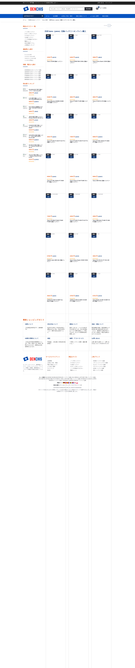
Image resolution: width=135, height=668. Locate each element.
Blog (48, 370)
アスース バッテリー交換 (99, 366)
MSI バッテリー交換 (98, 370)
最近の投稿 (105, 16)
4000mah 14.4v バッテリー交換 (33, 77)
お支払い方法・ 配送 (66, 16)
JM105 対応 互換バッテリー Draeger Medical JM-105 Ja (36, 117)
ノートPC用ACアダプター (31, 39)
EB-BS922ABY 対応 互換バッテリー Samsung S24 (35, 90)
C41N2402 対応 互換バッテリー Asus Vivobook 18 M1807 (35, 126)
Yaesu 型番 (45, 20)
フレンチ (68, 385)
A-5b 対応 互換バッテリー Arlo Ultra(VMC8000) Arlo (35, 99)
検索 (89, 9)
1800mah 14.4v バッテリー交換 (33, 72)
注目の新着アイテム (29, 43)
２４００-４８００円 (30, 56)
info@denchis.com (104, 343)
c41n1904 (65, 380)
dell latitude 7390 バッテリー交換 (70, 378)
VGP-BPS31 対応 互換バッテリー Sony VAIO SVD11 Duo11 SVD (36, 136)
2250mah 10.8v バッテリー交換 (33, 73)
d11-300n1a (75, 377)
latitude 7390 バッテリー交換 (87, 377)
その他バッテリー (29, 37)
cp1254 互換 (49, 378)
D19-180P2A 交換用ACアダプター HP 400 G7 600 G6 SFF (35, 108)
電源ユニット (28, 41)
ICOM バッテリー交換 (98, 368)
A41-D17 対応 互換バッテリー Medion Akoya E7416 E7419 (36, 156)
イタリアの (73, 385)
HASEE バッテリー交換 (99, 360)
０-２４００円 (28, 54)
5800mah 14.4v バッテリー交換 (33, 79)
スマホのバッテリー (29, 35)
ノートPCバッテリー (30, 31)
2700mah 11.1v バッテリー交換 (33, 75)
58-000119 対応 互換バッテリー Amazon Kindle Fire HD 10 (35, 146)
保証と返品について (81, 16)
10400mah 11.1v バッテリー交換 (33, 70)
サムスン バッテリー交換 (99, 364)
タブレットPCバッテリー (31, 33)
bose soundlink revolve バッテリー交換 (59, 377)
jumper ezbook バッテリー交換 (77, 380)
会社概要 (55, 16)
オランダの (62, 385)
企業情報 (49, 360)
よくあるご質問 (94, 16)
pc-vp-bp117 (56, 378)
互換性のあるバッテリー (34, 20)
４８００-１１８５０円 (30, 58)
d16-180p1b (42, 378)
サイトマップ (108, 2)
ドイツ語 (79, 385)
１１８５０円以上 (29, 60)
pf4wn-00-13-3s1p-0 (86, 378)
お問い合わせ (100, 2)
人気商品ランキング (29, 45)
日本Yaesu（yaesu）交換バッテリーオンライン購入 (62, 20)
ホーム (47, 16)
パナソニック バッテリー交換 (100, 362)
